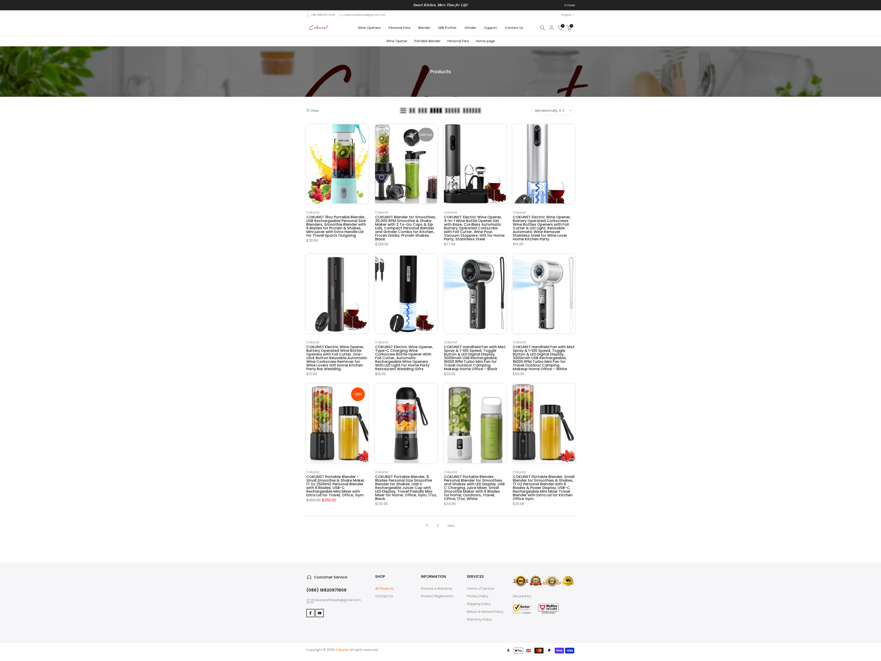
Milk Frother (447, 27)
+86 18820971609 (323, 15)
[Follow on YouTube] (319, 613)
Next (451, 525)
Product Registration (437, 596)
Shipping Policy (479, 604)
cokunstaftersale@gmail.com (364, 15)
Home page (485, 41)
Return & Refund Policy (485, 611)
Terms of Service (480, 588)
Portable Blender (427, 41)
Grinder (470, 27)
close (312, 5)
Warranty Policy (479, 619)
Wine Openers (369, 27)
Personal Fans (399, 27)
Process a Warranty (436, 588)
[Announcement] (440, 5)
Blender (424, 27)
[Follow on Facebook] (310, 613)
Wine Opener (396, 41)
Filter (315, 110)
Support (490, 27)
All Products (384, 588)
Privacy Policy (477, 596)
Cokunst (313, 212)
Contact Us (514, 27)
